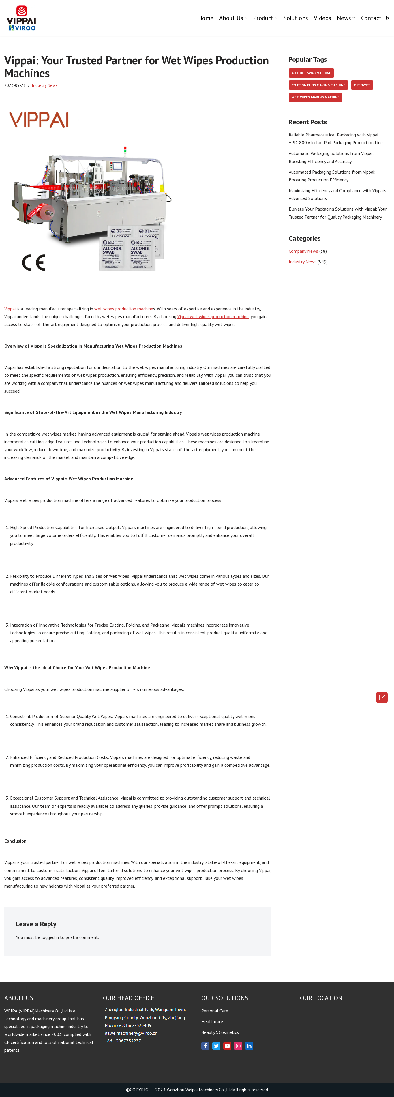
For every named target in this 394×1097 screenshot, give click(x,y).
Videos (322, 18)
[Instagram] (238, 1046)
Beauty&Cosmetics (220, 1032)
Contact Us (375, 18)
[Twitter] (216, 1046)
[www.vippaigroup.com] (21, 18)
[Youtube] (227, 1046)
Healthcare (212, 1021)
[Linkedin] (249, 1046)
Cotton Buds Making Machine (318, 85)
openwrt (362, 85)
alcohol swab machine (311, 73)
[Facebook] (205, 1046)
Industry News (44, 85)
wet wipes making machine (315, 97)
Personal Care (214, 1011)
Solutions (296, 18)
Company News (303, 251)
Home (205, 18)
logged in (50, 937)
